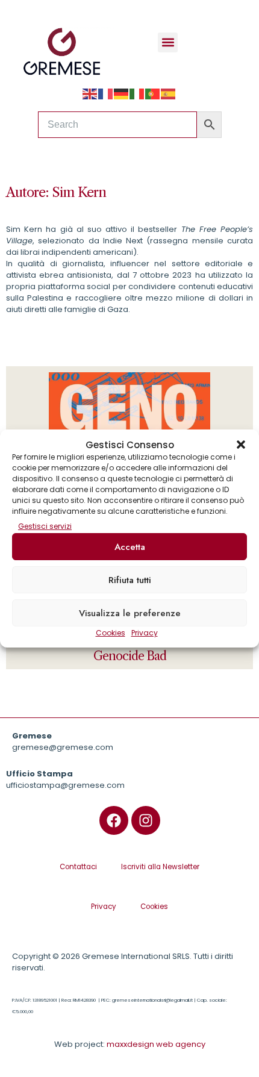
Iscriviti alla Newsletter (160, 867)
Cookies (110, 633)
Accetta (129, 547)
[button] (241, 445)
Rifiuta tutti (129, 580)
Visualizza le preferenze (130, 613)
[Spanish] (168, 93)
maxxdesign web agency (156, 1044)
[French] (106, 93)
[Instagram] (145, 820)
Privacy (144, 633)
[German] (122, 93)
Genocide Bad (129, 656)
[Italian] (137, 93)
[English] (90, 93)
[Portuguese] (153, 93)
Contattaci (78, 867)
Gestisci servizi (45, 526)
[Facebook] (113, 820)
